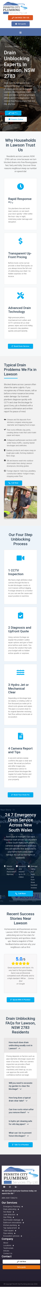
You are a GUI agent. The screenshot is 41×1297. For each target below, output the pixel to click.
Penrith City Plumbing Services (22, 1284)
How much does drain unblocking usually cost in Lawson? (20, 1045)
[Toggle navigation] (20, 32)
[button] (6, 502)
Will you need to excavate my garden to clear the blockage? (20, 1086)
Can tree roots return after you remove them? (21, 1111)
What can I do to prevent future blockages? (20, 1134)
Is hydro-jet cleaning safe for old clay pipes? (20, 1122)
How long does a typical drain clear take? (20, 1099)
